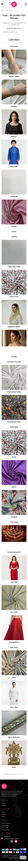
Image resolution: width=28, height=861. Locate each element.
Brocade (14, 226)
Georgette (14, 517)
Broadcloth (14, 196)
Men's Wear (14, 707)
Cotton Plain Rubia (14, 266)
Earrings (14, 356)
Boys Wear (14, 166)
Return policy (5, 825)
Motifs (14, 767)
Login (3, 803)
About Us (3, 814)
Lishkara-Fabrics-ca (18, 855)
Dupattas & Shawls (14, 326)
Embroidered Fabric (14, 422)
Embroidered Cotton (14, 392)
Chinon (14, 231)
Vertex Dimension (14, 858)
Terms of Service (5, 823)
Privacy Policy (5, 829)
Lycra (14, 677)
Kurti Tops (14, 582)
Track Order (4, 827)
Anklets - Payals (14, 76)
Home (2, 10)
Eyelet (14, 457)
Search (3, 816)
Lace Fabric (14, 612)
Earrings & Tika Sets (14, 362)
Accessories (14, 46)
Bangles (14, 106)
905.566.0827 (7, 836)
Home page (14, 522)
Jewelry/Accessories (14, 552)
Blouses (14, 136)
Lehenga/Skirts (14, 642)
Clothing (14, 236)
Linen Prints (14, 647)
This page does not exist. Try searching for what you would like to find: (14, 23)
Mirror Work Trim (14, 737)
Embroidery (14, 427)
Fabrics (14, 487)
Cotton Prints (14, 296)
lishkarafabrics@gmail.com (11, 838)
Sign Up (3, 805)
